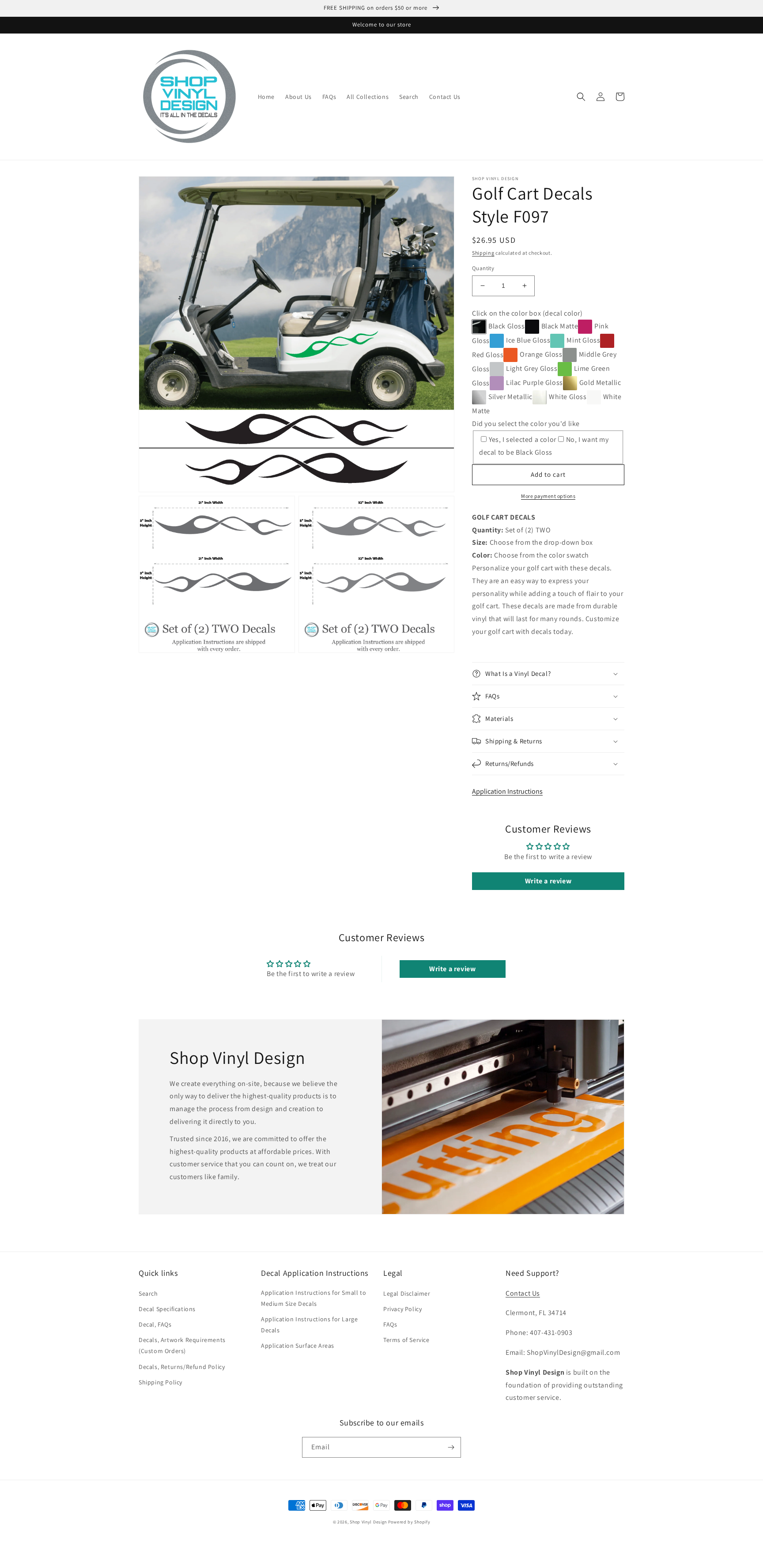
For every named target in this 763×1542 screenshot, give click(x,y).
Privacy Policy (402, 1309)
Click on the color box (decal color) (527, 313)
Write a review (548, 881)
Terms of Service (406, 1340)
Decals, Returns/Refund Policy (182, 1367)
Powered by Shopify (409, 1522)
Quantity (483, 268)
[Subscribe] (451, 1447)
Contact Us (523, 1293)
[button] (581, 96)
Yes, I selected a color (522, 439)
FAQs (390, 1324)
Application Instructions (507, 791)
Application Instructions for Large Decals (309, 1324)
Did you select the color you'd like (526, 423)
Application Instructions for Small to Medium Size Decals (313, 1298)
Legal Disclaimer (407, 1293)
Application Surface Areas (297, 1346)
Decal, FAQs (155, 1324)
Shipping (483, 252)
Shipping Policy (160, 1382)
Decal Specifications (167, 1309)
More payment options (548, 496)
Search (148, 1293)
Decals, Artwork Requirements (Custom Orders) (182, 1345)
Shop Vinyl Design (369, 1522)
